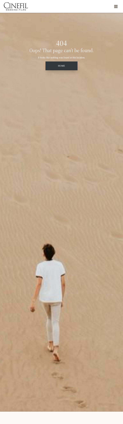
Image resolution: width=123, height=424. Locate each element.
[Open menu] (115, 6)
